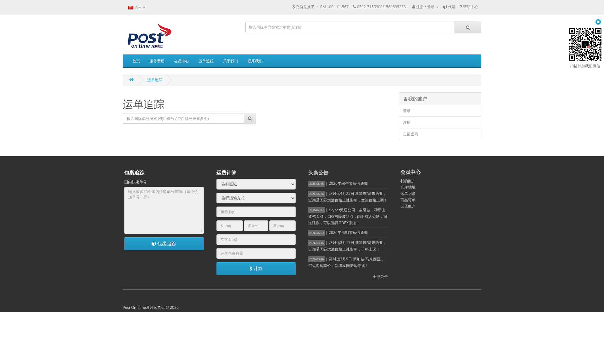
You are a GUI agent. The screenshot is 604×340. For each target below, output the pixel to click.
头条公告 (318, 172)
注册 (407, 122)
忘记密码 (410, 134)
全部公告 (380, 276)
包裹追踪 (166, 243)
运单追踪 (154, 79)
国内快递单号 (135, 181)
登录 (407, 110)
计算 (257, 268)
